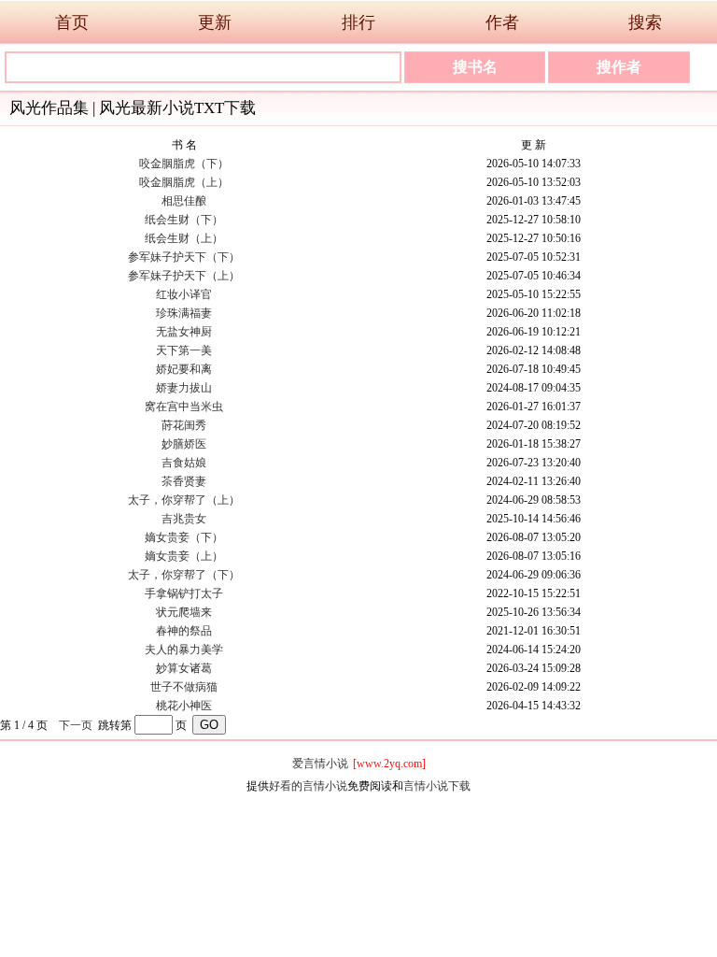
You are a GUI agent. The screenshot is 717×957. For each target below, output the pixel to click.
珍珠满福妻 (184, 313)
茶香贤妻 (184, 481)
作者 (502, 22)
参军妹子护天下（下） (184, 257)
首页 (72, 22)
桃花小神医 (184, 705)
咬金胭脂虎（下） (184, 163)
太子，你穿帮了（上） (184, 500)
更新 (215, 22)
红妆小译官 (184, 294)
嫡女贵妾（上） (184, 556)
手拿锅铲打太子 (184, 593)
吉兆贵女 (184, 518)
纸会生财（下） (184, 219)
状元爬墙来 (184, 612)
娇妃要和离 (184, 369)
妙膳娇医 (184, 443)
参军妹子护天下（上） (184, 275)
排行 (358, 22)
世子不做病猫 (184, 686)
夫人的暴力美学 (184, 649)
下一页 (75, 725)
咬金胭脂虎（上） (184, 182)
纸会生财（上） (184, 238)
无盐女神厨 (184, 331)
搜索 (645, 22)
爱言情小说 (320, 763)
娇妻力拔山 (184, 387)
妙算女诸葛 (184, 668)
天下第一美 (184, 350)
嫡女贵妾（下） (184, 537)
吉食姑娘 (184, 462)
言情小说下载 (437, 786)
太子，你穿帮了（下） (184, 574)
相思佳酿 (184, 200)
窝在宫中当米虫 (184, 406)
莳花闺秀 (184, 425)
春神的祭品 (184, 630)
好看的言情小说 (308, 786)
